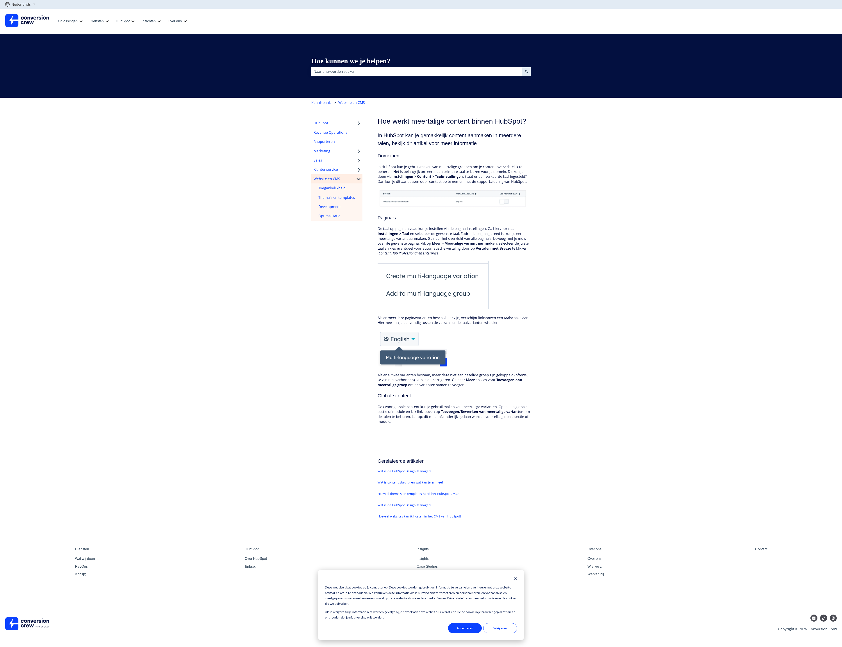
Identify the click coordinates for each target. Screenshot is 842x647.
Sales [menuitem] (318, 160)
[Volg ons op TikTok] (823, 618)
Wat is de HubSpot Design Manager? (404, 471)
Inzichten (149, 21)
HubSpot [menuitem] (321, 123)
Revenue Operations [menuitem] (330, 132)
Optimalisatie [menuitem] (329, 215)
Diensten (97, 21)
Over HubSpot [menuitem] (256, 558)
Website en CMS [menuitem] (327, 178)
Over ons (175, 21)
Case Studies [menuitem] (427, 566)
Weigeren (500, 628)
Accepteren (465, 628)
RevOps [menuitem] (81, 566)
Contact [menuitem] (761, 549)
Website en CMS (351, 102)
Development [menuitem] (329, 206)
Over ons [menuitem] (594, 549)
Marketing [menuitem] (322, 151)
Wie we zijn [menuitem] (596, 566)
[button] (358, 123)
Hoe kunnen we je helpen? (350, 61)
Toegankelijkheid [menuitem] (332, 188)
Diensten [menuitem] (82, 549)
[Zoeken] (526, 71)
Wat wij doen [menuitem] (85, 558)
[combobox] (416, 71)
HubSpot (123, 21)
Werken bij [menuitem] (595, 574)
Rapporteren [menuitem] (324, 141)
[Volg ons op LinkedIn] (813, 618)
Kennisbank (321, 102)
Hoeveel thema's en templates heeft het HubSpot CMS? (418, 494)
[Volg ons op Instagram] (833, 618)
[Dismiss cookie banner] (515, 579)
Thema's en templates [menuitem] (336, 197)
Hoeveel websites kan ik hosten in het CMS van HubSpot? (419, 516)
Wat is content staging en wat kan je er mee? (410, 482)
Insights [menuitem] (423, 549)
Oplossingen (68, 21)
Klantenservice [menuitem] (326, 169)
